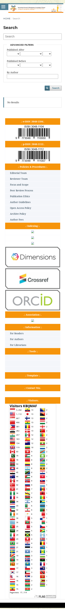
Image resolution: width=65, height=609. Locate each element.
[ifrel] (32, 321)
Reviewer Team (19, 178)
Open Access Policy (20, 207)
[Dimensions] (32, 266)
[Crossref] (32, 288)
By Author (12, 72)
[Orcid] (32, 309)
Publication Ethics (20, 196)
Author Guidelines (20, 202)
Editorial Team (18, 173)
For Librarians (18, 345)
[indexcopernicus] (32, 238)
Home (6, 18)
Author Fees (17, 219)
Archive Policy (18, 213)
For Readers (17, 333)
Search (55, 88)
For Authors (16, 339)
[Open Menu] (3, 6)
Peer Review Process (21, 190)
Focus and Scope (19, 184)
